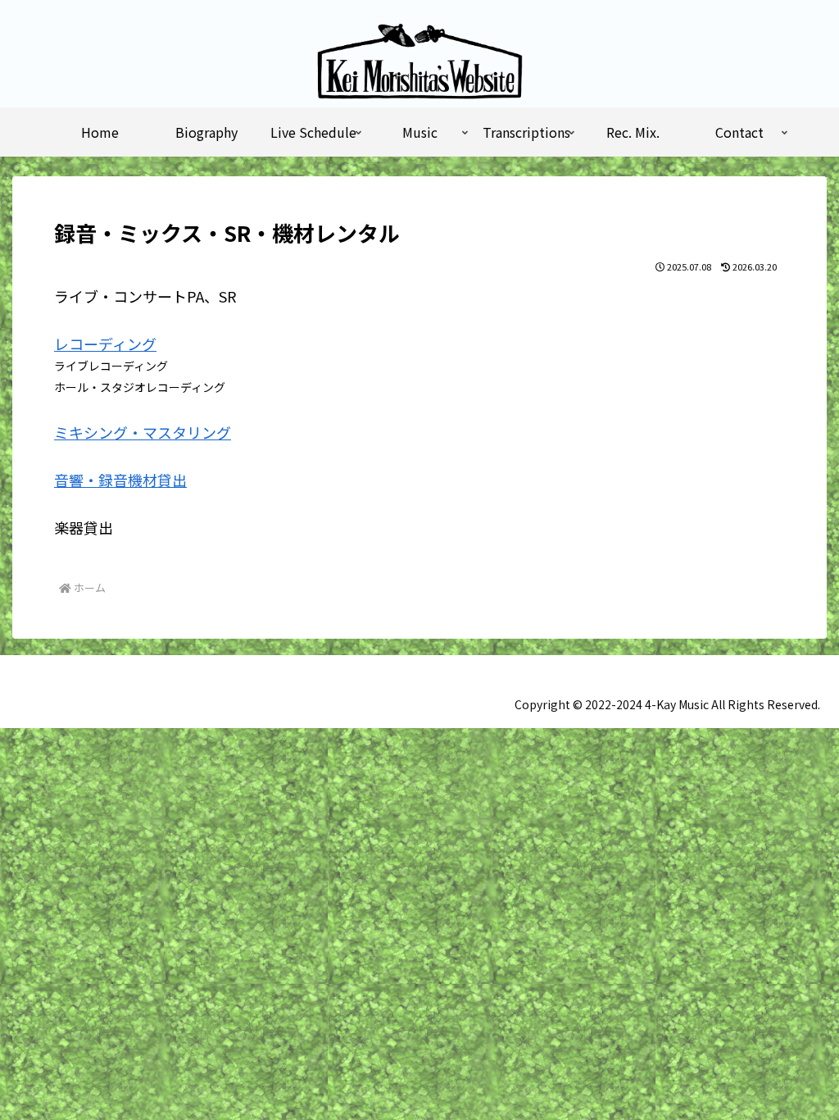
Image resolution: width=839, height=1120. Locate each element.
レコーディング (105, 343)
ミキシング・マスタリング (142, 432)
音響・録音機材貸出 (120, 479)
